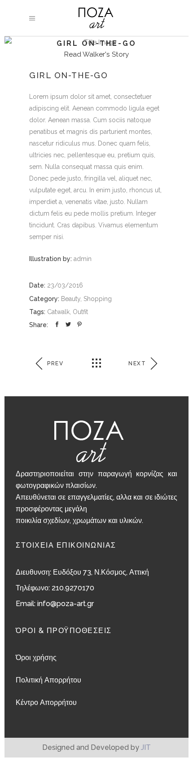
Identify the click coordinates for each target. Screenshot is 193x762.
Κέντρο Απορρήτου (46, 702)
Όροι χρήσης (36, 657)
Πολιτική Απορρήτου (48, 680)
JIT (146, 747)
